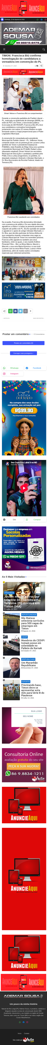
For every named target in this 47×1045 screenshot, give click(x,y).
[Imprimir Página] (25, 311)
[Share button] (30, 311)
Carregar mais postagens (22, 353)
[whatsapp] (37, 19)
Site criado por (18, 1040)
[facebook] (41, 19)
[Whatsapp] (10, 311)
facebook (37, 368)
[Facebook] (15, 311)
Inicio (19, 1033)
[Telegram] (20, 311)
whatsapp (14, 368)
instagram (14, 374)
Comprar (37, 520)
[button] (44, 49)
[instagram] (45, 19)
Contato (26, 1033)
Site (14, 520)
